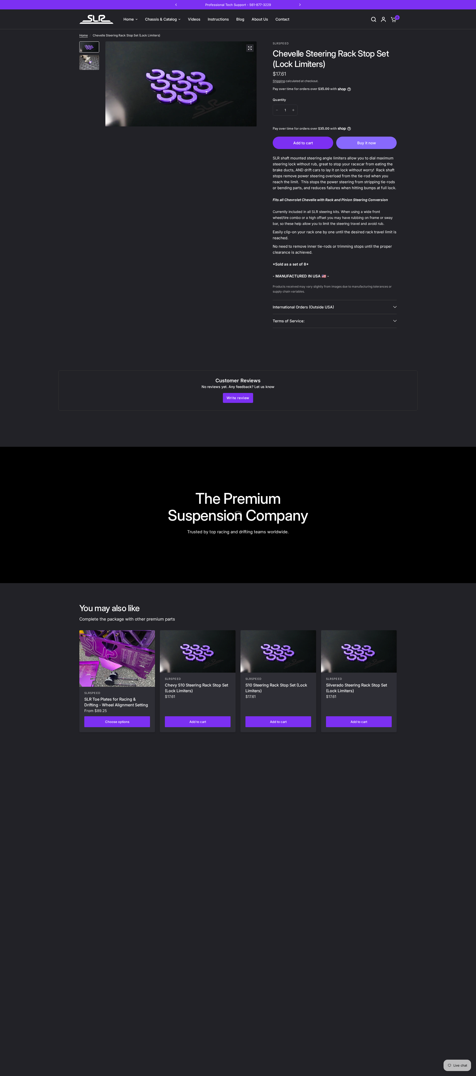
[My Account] (383, 19)
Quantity (279, 100)
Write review (238, 398)
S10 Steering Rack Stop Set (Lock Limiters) (276, 688)
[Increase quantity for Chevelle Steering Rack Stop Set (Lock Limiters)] (293, 110)
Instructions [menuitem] (218, 19)
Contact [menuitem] (282, 19)
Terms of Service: (288, 321)
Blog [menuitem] (240, 19)
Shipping (279, 81)
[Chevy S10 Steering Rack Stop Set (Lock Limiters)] (198, 651)
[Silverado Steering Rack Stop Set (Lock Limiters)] (359, 651)
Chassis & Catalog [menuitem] (161, 19)
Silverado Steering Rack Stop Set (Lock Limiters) (356, 688)
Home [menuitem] (128, 19)
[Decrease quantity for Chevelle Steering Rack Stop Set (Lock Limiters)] (277, 110)
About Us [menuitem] (260, 19)
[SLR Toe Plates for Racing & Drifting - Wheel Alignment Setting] (117, 658)
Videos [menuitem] (194, 19)
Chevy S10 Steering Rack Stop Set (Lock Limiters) (196, 688)
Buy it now (366, 143)
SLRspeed (92, 693)
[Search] (374, 19)
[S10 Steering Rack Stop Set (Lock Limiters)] (278, 651)
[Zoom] (250, 48)
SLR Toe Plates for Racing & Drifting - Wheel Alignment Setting (116, 702)
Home (83, 35)
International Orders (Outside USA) (303, 307)
